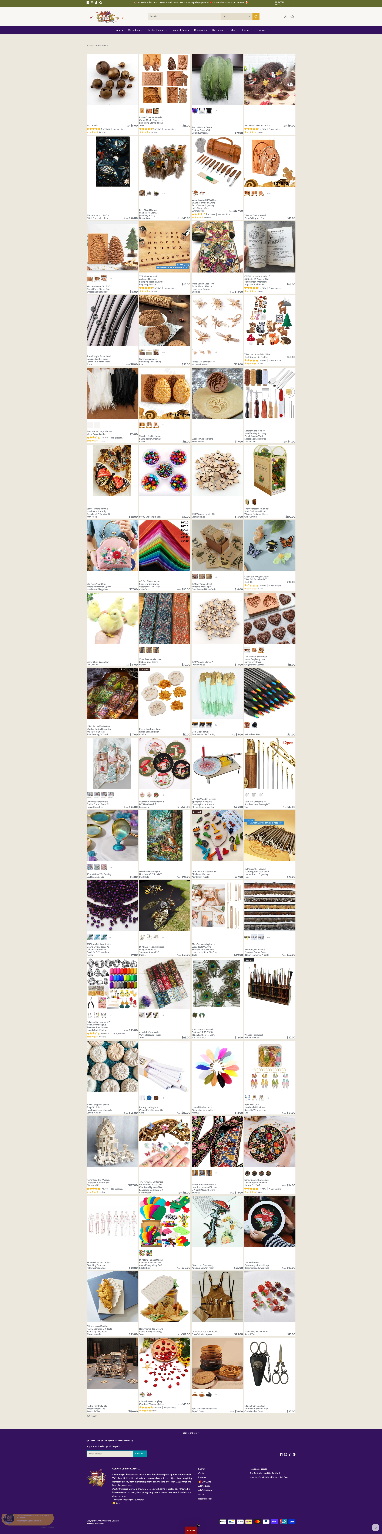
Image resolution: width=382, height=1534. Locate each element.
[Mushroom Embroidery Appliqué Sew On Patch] (217, 1221)
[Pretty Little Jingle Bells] (164, 470)
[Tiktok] (96, 2)
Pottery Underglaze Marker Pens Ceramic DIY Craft (151, 1110)
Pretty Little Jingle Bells (150, 516)
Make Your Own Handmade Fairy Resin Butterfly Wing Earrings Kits (255, 1108)
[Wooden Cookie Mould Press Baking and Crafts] (269, 161)
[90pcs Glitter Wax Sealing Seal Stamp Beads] (112, 835)
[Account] (285, 16)
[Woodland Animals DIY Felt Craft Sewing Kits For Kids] (269, 320)
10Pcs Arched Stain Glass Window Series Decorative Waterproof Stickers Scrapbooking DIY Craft (99, 730)
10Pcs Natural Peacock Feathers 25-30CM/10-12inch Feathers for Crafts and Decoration (203, 1033)
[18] (209, 1173)
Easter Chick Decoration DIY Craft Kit (98, 663)
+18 (163, 425)
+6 (163, 937)
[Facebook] (88, 2)
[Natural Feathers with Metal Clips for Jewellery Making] (217, 1066)
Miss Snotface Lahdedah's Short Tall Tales (269, 1477)
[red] (149, 1395)
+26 (163, 111)
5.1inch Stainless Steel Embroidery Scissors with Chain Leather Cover (256, 1409)
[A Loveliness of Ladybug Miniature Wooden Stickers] (164, 1363)
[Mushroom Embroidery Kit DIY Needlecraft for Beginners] (164, 763)
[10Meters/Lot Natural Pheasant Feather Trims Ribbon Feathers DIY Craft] (269, 905)
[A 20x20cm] (142, 795)
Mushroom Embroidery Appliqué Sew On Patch (203, 1266)
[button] (191, 1530)
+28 (163, 193)
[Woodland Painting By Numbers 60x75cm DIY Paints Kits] (164, 835)
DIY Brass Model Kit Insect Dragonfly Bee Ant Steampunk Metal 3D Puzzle (151, 951)
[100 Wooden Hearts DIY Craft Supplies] (217, 470)
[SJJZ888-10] (104, 937)
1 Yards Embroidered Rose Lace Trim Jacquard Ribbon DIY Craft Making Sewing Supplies (204, 1188)
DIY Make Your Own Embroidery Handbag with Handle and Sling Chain (99, 587)
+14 (111, 278)
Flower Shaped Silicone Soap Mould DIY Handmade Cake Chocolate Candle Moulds (99, 1108)
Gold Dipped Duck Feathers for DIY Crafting (203, 733)
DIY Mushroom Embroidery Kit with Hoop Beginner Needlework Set (256, 1265)
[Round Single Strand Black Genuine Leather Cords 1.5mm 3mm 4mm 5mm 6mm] (112, 320)
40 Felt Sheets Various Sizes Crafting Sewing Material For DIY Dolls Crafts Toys (149, 585)
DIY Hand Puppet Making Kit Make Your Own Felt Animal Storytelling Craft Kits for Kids (151, 1264)
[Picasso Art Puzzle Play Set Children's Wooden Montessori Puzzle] (217, 835)
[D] (268, 1173)
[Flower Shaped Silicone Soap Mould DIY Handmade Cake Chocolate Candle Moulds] (112, 1066)
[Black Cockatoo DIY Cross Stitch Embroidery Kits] (112, 161)
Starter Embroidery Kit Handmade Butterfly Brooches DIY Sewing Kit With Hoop (98, 512)
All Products (204, 1486)
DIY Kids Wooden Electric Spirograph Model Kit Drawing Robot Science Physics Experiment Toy (204, 803)
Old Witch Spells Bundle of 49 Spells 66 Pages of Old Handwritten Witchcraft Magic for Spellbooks (257, 280)
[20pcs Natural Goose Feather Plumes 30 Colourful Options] (217, 79)
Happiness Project (258, 1469)
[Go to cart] (292, 16)
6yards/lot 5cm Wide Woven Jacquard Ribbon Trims (150, 1035)
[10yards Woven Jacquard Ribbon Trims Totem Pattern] (164, 618)
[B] (254, 1173)
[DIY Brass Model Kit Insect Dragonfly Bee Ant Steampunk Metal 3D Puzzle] (164, 905)
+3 (163, 795)
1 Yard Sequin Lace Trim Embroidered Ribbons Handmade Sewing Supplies (203, 287)
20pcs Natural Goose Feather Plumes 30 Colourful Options (202, 130)
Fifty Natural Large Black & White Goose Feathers (99, 432)
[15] (202, 1173)
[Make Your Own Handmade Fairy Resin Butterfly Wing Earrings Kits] (269, 1066)
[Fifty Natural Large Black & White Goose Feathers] (112, 393)
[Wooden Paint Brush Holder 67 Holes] (269, 983)
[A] (247, 1173)
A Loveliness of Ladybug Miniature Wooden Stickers (151, 1402)
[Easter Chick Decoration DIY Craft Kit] (112, 618)
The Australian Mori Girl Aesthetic (265, 1473)
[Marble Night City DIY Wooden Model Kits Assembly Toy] (112, 1363)
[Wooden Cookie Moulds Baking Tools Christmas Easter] (164, 393)
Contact (202, 1473)
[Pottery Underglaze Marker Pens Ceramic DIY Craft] (164, 1066)
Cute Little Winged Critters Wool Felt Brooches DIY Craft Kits (256, 579)
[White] (202, 111)
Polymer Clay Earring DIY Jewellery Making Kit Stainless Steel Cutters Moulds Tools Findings (99, 1026)
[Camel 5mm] (202, 1395)
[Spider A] (149, 937)
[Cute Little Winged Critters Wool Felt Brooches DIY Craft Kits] (269, 545)
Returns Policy (205, 1498)
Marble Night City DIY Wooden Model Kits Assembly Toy (97, 1409)
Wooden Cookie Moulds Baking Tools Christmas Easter (150, 439)
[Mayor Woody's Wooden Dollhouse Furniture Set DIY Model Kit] (112, 1141)
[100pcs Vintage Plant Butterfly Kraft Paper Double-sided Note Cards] (217, 545)
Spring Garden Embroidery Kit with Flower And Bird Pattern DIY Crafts (256, 1183)
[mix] (142, 1395)
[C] (261, 1173)
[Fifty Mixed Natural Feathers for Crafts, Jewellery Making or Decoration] (164, 161)
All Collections (205, 1490)
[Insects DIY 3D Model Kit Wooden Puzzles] (217, 320)
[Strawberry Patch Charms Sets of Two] (269, 1296)
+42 (110, 937)
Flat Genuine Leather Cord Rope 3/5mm (204, 1410)
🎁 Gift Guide (204, 1481)
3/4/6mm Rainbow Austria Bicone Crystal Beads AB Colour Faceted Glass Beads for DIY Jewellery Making (99, 949)
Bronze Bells (92, 125)
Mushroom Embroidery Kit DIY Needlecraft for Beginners (151, 804)
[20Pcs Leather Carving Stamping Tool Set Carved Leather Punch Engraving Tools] (269, 835)
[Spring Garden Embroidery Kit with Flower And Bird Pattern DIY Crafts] (269, 1141)
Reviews (202, 1477)
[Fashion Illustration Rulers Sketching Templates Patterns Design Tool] (112, 1221)
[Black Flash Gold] (202, 725)
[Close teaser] (198, 1525)
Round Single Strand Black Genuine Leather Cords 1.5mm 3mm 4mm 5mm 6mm (99, 360)
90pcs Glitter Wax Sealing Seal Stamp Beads (99, 875)
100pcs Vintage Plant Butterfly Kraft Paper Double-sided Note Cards (204, 587)
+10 (163, 352)
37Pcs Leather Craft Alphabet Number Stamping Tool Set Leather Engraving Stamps (151, 280)
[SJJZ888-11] (97, 937)
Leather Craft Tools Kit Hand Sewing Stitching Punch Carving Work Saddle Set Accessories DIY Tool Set (255, 436)
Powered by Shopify (95, 1523)
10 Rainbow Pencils (253, 734)
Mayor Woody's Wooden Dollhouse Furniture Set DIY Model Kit (98, 1183)
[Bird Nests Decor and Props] (269, 79)
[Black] (209, 111)
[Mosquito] (142, 937)
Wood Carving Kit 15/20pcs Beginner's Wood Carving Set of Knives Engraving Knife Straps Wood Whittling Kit (204, 205)
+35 (216, 1173)
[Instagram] (92, 2)
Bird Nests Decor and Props (257, 125)
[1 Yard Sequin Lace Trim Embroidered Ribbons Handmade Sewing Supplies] (217, 246)
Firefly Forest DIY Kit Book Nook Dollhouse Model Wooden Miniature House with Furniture (256, 512)
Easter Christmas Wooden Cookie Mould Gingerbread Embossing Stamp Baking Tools (151, 121)
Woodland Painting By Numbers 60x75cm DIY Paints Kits (150, 874)
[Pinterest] (100, 2)
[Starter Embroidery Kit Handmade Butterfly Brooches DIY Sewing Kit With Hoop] (112, 470)
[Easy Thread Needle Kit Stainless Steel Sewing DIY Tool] (269, 763)
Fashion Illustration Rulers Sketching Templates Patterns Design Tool (99, 1265)
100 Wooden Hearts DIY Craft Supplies (203, 515)
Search (201, 1469)
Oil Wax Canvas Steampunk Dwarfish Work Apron (204, 1333)
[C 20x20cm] (156, 795)
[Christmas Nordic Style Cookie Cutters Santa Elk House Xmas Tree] (112, 763)
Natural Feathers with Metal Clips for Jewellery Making (203, 1110)
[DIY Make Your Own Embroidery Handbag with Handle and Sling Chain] (112, 545)
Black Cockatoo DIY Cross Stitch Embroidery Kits (99, 216)
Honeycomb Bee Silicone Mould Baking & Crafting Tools (151, 1332)
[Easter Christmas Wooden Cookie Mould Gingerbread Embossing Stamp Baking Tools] (164, 79)
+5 (216, 352)
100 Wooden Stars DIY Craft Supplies (203, 663)
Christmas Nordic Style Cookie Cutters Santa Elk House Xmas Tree (98, 804)
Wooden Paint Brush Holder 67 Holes (253, 1036)
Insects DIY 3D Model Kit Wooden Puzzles (203, 363)
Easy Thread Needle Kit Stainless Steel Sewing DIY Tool (257, 804)
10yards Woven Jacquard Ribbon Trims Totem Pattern (150, 662)
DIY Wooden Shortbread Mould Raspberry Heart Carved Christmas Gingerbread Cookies (255, 660)
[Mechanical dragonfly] (156, 937)
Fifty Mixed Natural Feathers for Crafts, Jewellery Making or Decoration (148, 214)
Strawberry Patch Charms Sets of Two (256, 1333)
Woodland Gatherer (110, 1521)
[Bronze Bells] (112, 79)
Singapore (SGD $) (279, 3)
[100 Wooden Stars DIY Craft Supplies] (217, 618)
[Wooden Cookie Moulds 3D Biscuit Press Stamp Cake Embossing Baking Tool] (112, 246)
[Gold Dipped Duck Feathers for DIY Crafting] (217, 693)
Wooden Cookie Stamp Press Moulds (202, 440)
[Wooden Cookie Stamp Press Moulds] (217, 393)
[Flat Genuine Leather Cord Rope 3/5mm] (217, 1363)
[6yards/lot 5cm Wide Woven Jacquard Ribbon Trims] (164, 983)
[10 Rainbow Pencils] (269, 693)
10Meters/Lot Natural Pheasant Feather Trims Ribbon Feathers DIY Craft (256, 952)
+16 (268, 650)
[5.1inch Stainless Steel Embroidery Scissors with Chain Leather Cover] (269, 1363)
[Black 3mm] (209, 1395)
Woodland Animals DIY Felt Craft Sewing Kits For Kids (257, 355)
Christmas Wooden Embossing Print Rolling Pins (150, 362)
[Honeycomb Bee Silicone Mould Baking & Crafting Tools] (164, 1296)
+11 (163, 1015)
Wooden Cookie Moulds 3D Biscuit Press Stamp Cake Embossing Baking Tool (99, 289)
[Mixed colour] (195, 111)
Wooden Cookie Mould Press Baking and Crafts (255, 216)
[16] (195, 1173)
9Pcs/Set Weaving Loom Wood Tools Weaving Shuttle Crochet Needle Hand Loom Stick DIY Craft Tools (204, 949)
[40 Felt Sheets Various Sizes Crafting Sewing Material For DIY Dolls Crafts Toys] (164, 545)
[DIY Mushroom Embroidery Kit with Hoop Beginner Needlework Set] (269, 1221)
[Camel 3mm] (195, 1395)
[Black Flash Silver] (209, 725)
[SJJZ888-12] (90, 937)
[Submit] (255, 16)
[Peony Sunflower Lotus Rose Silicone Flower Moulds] (164, 693)
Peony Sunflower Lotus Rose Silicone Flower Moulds (150, 732)
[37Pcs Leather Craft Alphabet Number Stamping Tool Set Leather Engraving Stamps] (164, 246)
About (201, 1494)
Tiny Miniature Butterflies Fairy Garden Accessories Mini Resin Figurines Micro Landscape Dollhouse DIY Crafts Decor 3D (151, 1187)
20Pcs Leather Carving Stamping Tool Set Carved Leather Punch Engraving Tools (256, 873)
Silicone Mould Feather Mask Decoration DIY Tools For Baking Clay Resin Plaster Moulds (99, 1330)
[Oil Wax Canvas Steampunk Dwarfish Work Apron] (217, 1296)
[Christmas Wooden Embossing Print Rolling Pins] (164, 320)
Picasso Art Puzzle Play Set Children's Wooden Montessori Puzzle (204, 874)
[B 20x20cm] (149, 795)
